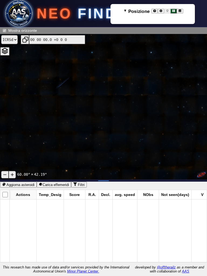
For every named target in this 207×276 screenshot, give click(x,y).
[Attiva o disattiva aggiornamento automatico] (174, 11)
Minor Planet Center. (83, 271)
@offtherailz (166, 267)
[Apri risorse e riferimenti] (180, 11)
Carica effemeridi (56, 185)
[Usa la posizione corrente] (167, 11)
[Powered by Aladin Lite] (201, 174)
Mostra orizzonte (22, 31)
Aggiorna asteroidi (20, 185)
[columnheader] (5, 194)
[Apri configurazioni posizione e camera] (161, 11)
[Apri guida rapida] (154, 11)
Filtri (81, 185)
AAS (185, 271)
